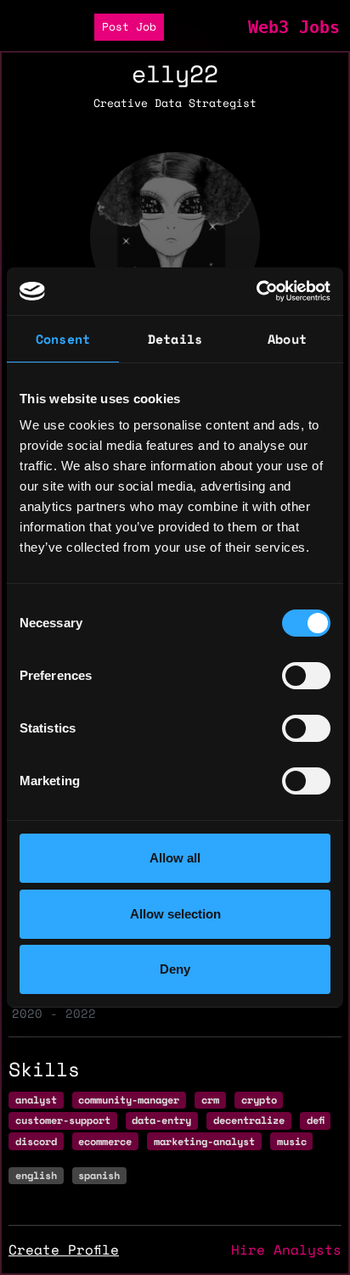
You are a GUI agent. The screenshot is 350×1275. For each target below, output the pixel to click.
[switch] (306, 675)
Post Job (129, 27)
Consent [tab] (63, 338)
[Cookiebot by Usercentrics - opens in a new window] (256, 291)
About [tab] (287, 338)
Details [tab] (175, 338)
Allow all (175, 858)
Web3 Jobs (294, 27)
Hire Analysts (286, 1249)
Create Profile (63, 1249)
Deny (175, 969)
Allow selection (175, 914)
